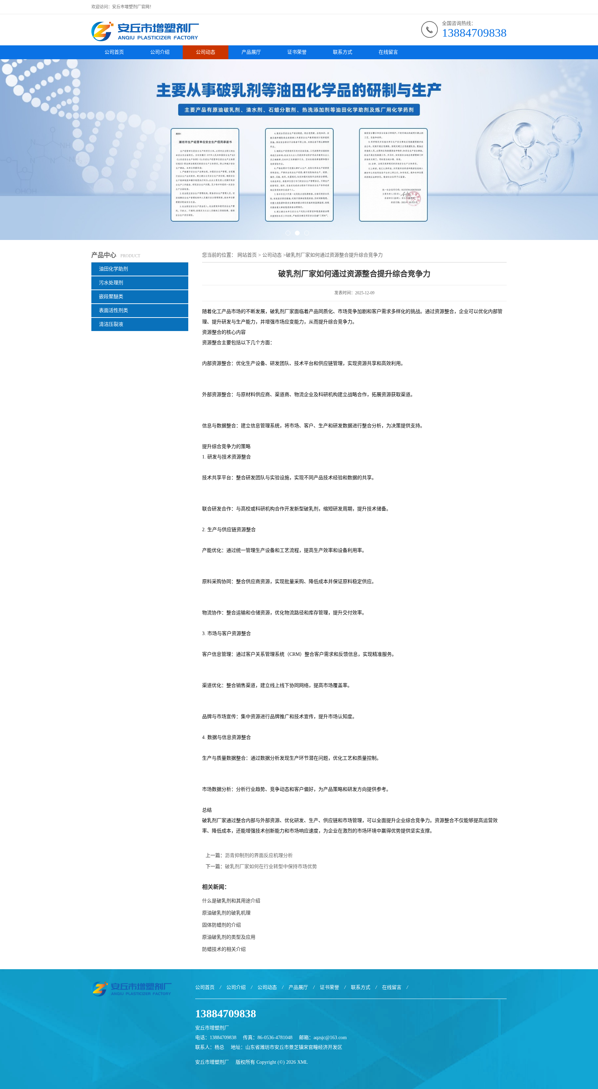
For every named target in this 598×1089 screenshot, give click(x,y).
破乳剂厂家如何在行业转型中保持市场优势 (271, 866)
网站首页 (247, 255)
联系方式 (342, 52)
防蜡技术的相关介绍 (224, 949)
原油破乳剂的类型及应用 (230, 937)
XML (302, 1062)
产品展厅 (251, 52)
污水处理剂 (111, 282)
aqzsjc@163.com (330, 1037)
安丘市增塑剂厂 (212, 1062)
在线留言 (388, 52)
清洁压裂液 (111, 324)
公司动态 (205, 52)
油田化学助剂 (113, 268)
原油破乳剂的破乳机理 (226, 913)
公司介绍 (160, 52)
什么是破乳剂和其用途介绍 (231, 900)
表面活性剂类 (113, 310)
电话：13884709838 (215, 1037)
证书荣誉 (297, 52)
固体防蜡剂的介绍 (221, 925)
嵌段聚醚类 (111, 296)
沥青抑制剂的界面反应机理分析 (259, 855)
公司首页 (114, 52)
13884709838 (474, 32)
